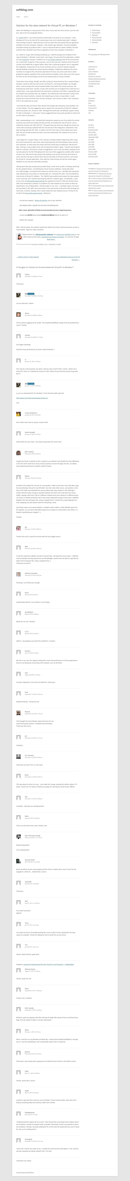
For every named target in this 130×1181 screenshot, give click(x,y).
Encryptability (96, 33)
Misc (89, 103)
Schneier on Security (94, 76)
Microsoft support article (35, 181)
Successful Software (94, 81)
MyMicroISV (92, 74)
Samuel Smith (30, 860)
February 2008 (92, 152)
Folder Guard (96, 30)
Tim (26, 945)
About (26, 17)
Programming (92, 108)
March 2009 (91, 132)
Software (41, 244)
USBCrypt (95, 35)
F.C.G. (27, 631)
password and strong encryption (53, 237)
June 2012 (91, 127)
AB (26, 294)
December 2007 (93, 156)
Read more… (51, 239)
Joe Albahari (29, 612)
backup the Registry (41, 200)
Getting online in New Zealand (27, 257)
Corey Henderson (31, 413)
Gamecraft (91, 69)
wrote (21, 38)
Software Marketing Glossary (97, 79)
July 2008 (91, 139)
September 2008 (93, 137)
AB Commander (97, 37)
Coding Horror (92, 67)
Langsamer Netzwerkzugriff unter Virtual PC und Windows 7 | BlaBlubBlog (48, 964)
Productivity (92, 105)
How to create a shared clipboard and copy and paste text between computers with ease (100, 180)
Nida (104, 54)
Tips (46, 244)
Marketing (91, 101)
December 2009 (93, 130)
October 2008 (92, 135)
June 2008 (91, 142)
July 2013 (91, 125)
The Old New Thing (94, 84)
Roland (27, 712)
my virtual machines (55, 60)
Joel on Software (93, 71)
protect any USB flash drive (65, 234)
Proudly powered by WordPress (25, 1172)
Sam (26, 673)
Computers (34, 244)
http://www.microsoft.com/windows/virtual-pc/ (32, 398)
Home (18, 17)
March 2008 (91, 149)
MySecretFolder (97, 40)
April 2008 (91, 147)
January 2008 (92, 154)
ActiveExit (95, 42)
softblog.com (24, 10)
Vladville (90, 86)
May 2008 (91, 144)
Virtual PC (25, 60)
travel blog (94, 54)
